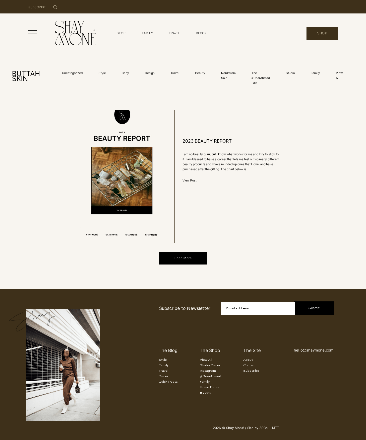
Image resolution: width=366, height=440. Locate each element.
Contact (249, 365)
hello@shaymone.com (313, 350)
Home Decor (210, 387)
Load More (183, 258)
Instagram (208, 370)
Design (150, 73)
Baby (125, 73)
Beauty (200, 73)
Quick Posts (168, 381)
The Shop (210, 350)
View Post (189, 180)
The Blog (168, 350)
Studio (290, 73)
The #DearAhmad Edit (260, 78)
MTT (275, 428)
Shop (322, 33)
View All (206, 359)
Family (315, 73)
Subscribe (251, 370)
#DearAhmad (210, 376)
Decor (163, 376)
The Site (252, 350)
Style (102, 73)
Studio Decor (210, 365)
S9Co (263, 428)
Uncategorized (72, 73)
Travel (175, 73)
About (248, 359)
